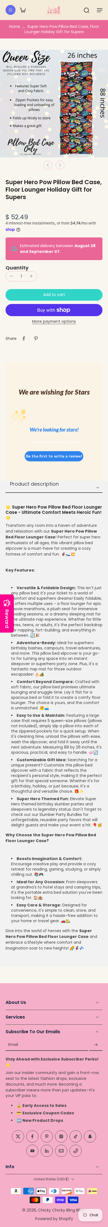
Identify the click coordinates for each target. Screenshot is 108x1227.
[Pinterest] (47, 1137)
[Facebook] (32, 1137)
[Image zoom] (54, 103)
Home (14, 26)
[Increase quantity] (31, 276)
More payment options (54, 322)
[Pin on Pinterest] (36, 338)
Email (13, 1045)
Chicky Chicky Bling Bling (61, 1210)
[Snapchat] (90, 1137)
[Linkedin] (47, 1151)
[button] (100, 10)
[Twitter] (18, 1137)
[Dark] (11, 10)
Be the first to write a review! (54, 456)
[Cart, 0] (23, 9)
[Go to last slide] (47, 165)
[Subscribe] (95, 1045)
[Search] (86, 9)
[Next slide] (60, 165)
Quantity (17, 268)
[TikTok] (76, 1137)
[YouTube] (32, 1151)
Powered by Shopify (54, 1218)
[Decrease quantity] (11, 276)
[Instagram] (61, 1137)
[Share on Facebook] (24, 338)
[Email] (61, 1151)
